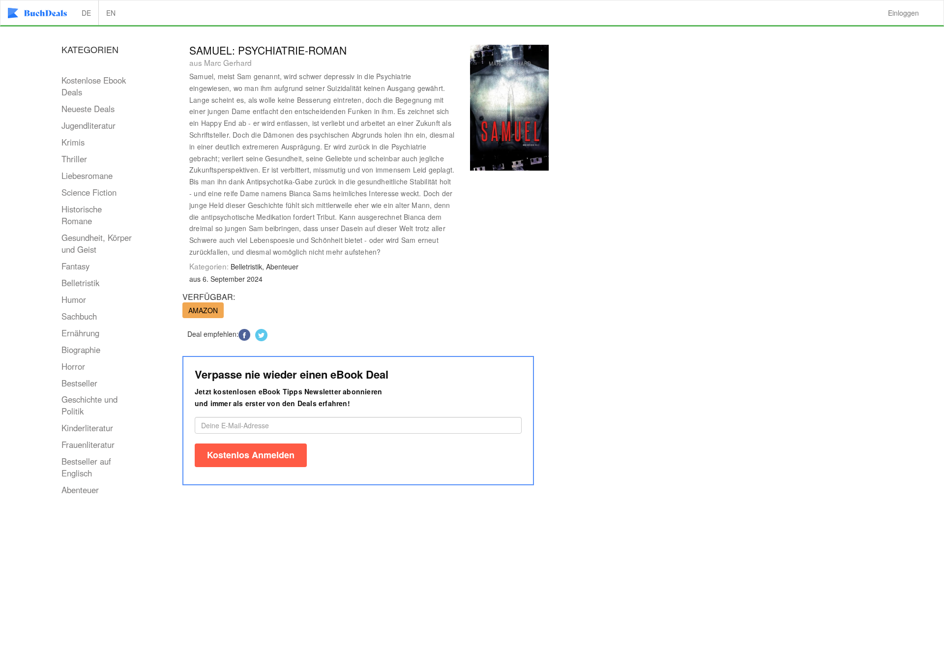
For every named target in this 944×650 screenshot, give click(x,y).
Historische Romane (81, 215)
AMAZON (203, 310)
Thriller (74, 159)
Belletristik (80, 283)
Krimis (73, 142)
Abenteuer (80, 490)
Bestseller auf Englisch (86, 467)
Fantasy (75, 266)
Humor (73, 299)
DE (86, 13)
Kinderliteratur (87, 428)
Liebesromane (87, 175)
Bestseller (79, 383)
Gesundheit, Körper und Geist (96, 243)
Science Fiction (89, 192)
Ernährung (80, 333)
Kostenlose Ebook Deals (93, 86)
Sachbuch (79, 316)
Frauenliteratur (88, 444)
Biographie (80, 349)
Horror (73, 366)
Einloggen (903, 13)
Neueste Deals (88, 109)
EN (111, 13)
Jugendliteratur (88, 125)
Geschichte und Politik (89, 405)
